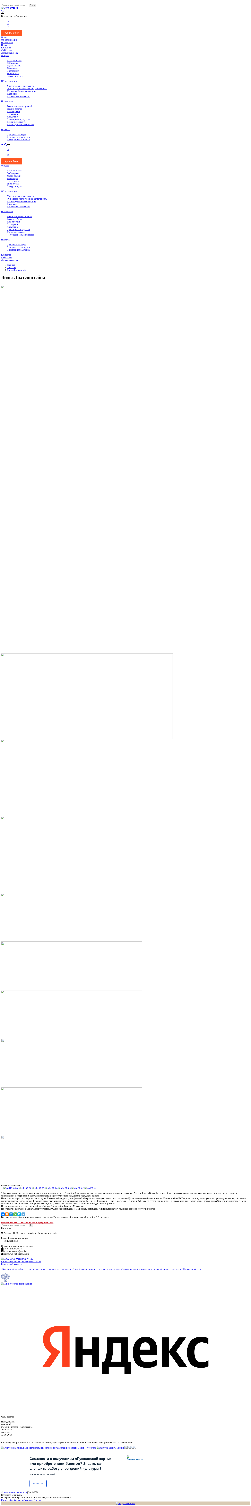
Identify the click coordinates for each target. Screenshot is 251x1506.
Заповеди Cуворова (24, 1261)
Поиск (32, 5)
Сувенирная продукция (18, 119)
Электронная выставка (18, 139)
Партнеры (12, 94)
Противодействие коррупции (21, 91)
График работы (14, 109)
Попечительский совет (18, 96)
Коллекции (12, 68)
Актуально (12, 116)
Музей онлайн (14, 65)
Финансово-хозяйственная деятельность (27, 88)
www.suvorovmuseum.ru (15, 1492)
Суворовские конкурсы (18, 137)
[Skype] (19, 1214)
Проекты (5, 45)
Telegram (22, 1259)
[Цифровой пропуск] (131, 1448)
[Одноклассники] (7, 1214)
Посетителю (7, 42)
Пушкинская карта (16, 122)
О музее (5, 37)
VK (31, 1259)
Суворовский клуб (16, 134)
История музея (14, 60)
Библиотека (13, 73)
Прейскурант (13, 111)
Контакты (6, 47)
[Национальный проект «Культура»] (134, 1448)
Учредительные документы (20, 86)
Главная (11, 265)
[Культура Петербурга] (125, 1448)
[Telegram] (23, 1214)
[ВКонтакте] (3, 1214)
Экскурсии (12, 114)
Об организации (9, 40)
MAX (12, 1259)
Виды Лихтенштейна (17, 270)
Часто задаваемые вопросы (20, 124)
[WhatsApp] (15, 1214)
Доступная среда (9, 53)
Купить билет (12, 33)
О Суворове (13, 63)
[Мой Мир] (11, 1214)
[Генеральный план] (128, 1448)
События (11, 267)
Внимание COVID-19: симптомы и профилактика (27, 1222)
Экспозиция (13, 71)
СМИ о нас (6, 50)
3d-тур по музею (15, 76)
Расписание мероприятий (19, 106)
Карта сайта (7, 1261)
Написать (38, 1483)
